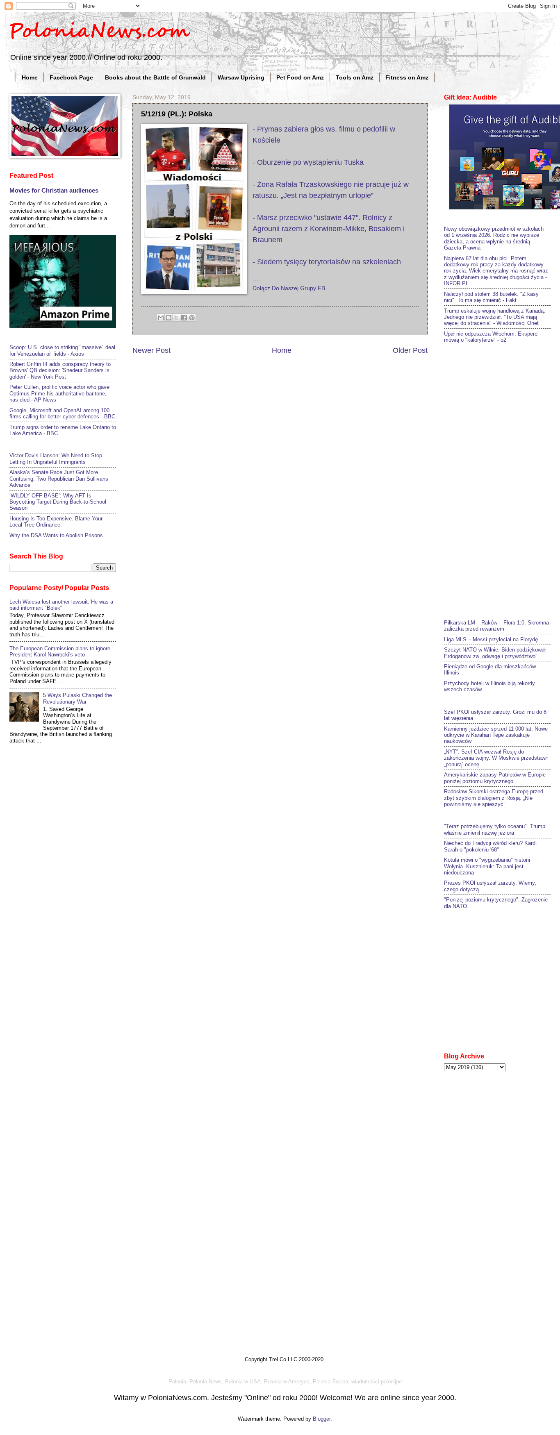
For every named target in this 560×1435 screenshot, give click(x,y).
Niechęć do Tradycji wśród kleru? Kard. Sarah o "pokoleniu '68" (490, 846)
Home (30, 77)
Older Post (410, 350)
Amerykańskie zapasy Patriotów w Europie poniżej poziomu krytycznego (495, 778)
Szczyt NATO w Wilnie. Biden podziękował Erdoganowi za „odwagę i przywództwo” (495, 653)
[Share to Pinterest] (192, 317)
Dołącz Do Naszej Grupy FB (289, 288)
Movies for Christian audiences (53, 190)
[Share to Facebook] (184, 317)
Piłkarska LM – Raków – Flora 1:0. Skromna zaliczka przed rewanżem (496, 626)
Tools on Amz (354, 77)
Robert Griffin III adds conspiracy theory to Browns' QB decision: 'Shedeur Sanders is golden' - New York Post (60, 370)
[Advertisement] (502, 480)
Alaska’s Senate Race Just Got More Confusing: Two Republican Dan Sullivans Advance (58, 478)
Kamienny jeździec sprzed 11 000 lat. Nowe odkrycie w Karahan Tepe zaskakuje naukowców (496, 735)
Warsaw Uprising (241, 77)
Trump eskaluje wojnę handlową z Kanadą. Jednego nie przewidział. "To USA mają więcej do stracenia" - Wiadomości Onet (494, 317)
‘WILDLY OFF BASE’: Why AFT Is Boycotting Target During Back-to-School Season (57, 502)
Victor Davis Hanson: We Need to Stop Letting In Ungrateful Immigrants (55, 458)
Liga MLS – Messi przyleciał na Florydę (491, 639)
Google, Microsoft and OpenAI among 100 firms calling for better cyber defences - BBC (62, 413)
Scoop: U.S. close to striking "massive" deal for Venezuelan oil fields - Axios (62, 350)
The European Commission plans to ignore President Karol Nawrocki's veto (59, 651)
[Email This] (161, 317)
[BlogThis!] (168, 317)
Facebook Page (71, 77)
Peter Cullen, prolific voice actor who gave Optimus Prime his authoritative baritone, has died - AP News (59, 393)
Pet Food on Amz (300, 77)
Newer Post (151, 350)
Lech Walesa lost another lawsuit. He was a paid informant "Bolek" (61, 605)
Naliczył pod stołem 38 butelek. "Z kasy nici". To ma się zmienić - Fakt (491, 297)
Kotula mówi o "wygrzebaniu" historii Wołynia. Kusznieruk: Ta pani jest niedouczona (487, 866)
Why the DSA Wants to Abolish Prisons (56, 535)
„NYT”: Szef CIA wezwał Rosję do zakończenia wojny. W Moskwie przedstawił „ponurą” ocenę (496, 758)
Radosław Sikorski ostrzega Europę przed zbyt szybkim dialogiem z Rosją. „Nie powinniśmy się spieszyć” (493, 797)
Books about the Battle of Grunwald (155, 77)
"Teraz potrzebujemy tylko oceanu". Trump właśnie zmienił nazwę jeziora (494, 829)
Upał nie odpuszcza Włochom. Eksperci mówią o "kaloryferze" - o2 (491, 337)
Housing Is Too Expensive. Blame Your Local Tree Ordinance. (55, 521)
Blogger (321, 1419)
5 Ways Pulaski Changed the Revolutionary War (77, 698)
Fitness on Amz (406, 77)
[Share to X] (176, 317)
